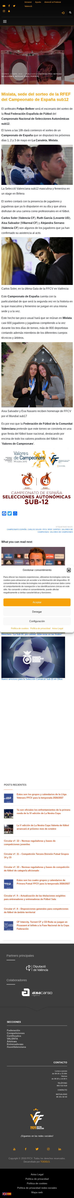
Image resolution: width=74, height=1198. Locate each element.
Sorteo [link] (57, 529)
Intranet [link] (28, 2)
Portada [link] (34, 76)
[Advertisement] (37, 741)
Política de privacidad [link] (40, 628)
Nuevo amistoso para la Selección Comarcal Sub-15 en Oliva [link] (31, 679)
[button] (69, 570)
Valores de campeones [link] (61, 532)
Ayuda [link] (38, 2)
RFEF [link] (50, 529)
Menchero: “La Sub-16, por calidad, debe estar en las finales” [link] (31, 634)
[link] (4, 5)
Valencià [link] (28, 6)
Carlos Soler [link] (34, 529)
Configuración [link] (37, 621)
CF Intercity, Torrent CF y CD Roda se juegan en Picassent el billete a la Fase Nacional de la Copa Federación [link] (43, 925)
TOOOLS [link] (45, 1161)
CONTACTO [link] (62, 1090)
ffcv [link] (45, 529)
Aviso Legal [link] (57, 628)
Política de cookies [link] (20, 628)
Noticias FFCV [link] (45, 74)
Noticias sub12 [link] (22, 76)
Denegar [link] (37, 611)
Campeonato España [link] (17, 529)
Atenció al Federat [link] (52, 2)
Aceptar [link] (37, 602)
